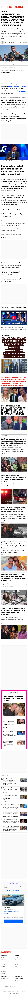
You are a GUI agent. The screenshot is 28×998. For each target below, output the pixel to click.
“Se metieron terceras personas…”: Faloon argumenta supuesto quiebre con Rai (8, 743)
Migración (3, 329)
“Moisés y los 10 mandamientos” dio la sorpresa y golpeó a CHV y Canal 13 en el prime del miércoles (13, 612)
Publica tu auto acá (13, 890)
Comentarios (13, 67)
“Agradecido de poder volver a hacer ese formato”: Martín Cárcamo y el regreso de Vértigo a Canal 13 (9, 734)
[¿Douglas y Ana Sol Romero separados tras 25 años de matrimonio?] (14, 709)
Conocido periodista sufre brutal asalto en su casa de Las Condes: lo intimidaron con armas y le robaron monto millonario (11, 781)
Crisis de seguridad (18, 328)
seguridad (22, 91)
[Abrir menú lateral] (2, 7)
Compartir (5, 67)
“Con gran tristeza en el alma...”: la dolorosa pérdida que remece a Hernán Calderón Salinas (11, 821)
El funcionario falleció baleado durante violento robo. (12, 485)
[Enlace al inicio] (14, 693)
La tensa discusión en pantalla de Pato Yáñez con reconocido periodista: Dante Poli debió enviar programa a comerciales (13, 410)
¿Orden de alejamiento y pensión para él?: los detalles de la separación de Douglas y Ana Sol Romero (13, 545)
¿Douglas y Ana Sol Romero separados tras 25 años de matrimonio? (13, 698)
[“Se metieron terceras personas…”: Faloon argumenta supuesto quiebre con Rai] (21, 743)
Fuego (24, 329)
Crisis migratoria (11, 329)
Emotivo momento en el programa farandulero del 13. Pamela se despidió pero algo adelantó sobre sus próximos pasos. (12, 450)
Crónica (4, 11)
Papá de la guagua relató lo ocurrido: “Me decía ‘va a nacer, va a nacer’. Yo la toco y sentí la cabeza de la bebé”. (14, 585)
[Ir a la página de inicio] (15, 7)
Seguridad (10, 328)
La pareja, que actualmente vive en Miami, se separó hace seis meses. (13, 551)
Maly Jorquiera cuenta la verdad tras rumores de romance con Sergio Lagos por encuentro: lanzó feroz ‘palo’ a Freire (11, 828)
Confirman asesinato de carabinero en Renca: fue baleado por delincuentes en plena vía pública (13, 478)
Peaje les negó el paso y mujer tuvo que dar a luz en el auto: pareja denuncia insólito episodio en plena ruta (13, 577)
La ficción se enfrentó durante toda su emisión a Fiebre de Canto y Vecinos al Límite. (12, 619)
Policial (6, 331)
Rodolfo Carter (18, 329)
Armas (2, 331)
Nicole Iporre (10, 43)
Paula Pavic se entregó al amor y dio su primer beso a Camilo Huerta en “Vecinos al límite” (13, 510)
